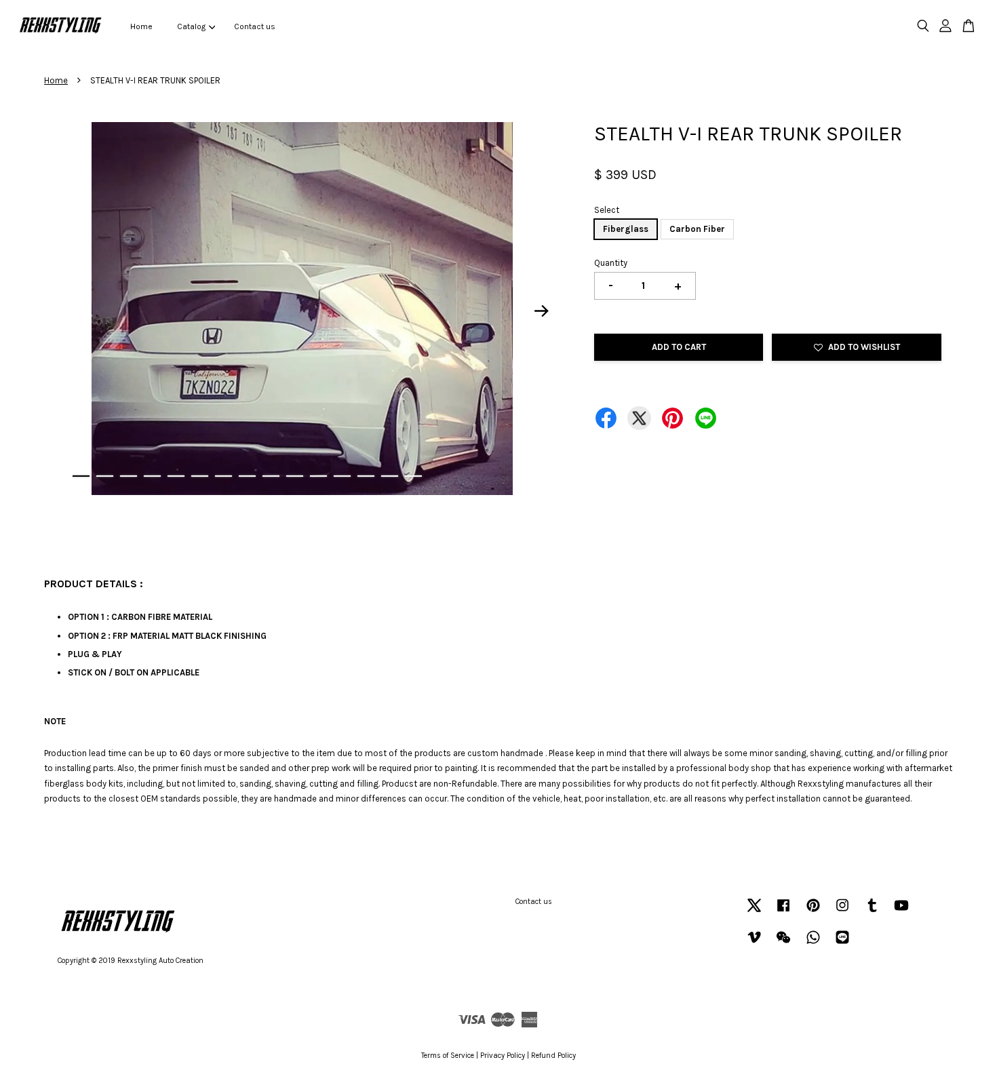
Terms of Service (447, 1055)
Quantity (610, 263)
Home (141, 26)
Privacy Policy (502, 1055)
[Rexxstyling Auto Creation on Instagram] (842, 912)
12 (342, 476)
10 (294, 476)
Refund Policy (553, 1055)
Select (606, 210)
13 (365, 476)
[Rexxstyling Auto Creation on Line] (842, 944)
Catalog (191, 26)
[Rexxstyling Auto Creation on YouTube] (901, 912)
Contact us (254, 26)
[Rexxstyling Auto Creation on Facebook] (783, 912)
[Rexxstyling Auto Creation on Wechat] (783, 944)
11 (318, 476)
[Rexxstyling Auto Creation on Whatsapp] (813, 944)
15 (413, 476)
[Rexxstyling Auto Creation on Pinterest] (813, 912)
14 (389, 476)
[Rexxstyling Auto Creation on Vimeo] (754, 944)
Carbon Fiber (697, 229)
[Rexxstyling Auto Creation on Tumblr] (872, 912)
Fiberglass (625, 229)
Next (542, 311)
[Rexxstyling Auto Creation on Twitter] (754, 912)
